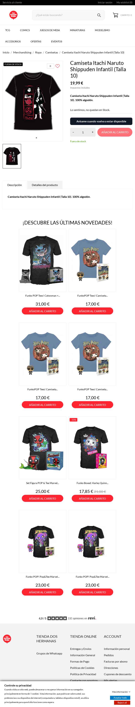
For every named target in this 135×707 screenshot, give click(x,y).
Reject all (122, 702)
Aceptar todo (120, 697)
